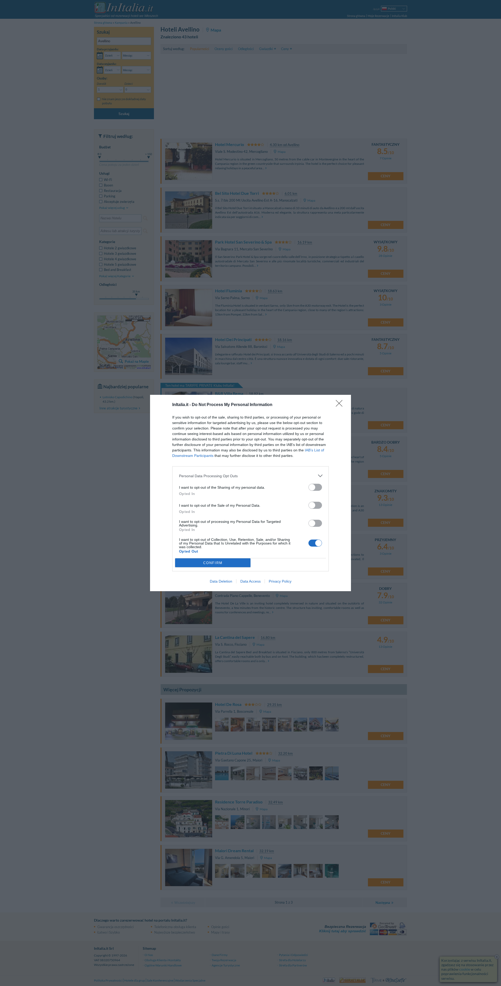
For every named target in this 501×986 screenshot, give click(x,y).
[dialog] (250, 493)
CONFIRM (213, 563)
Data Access (250, 581)
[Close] (341, 405)
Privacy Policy (280, 581)
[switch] (315, 487)
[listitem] (250, 476)
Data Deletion (221, 581)
